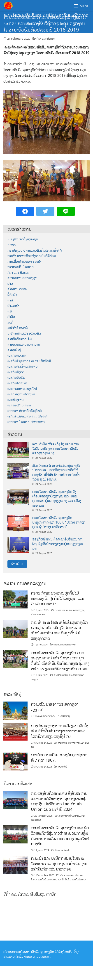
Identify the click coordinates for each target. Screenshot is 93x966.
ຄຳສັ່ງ (10, 300)
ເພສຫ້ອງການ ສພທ (19, 405)
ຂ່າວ (10, 283)
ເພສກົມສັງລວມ (16, 372)
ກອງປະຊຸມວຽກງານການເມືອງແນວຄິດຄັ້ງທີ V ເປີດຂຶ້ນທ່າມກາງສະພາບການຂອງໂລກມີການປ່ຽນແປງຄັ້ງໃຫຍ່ (59, 731)
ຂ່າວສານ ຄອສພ (17, 289)
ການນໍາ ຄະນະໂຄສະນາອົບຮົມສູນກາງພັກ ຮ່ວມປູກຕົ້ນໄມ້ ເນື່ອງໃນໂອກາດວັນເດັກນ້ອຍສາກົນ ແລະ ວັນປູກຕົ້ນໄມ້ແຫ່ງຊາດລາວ (59, 630)
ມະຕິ (10, 322)
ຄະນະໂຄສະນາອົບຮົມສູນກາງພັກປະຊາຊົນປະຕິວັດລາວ (45, 15)
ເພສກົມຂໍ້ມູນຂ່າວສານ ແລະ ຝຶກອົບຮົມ (30, 361)
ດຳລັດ (11, 316)
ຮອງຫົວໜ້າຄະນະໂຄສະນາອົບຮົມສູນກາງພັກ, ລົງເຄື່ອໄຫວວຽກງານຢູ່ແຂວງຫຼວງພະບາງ (57, 544)
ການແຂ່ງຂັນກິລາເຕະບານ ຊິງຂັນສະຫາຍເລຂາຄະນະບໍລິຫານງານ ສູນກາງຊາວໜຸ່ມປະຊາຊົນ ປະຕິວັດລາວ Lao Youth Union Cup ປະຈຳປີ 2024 (59, 801)
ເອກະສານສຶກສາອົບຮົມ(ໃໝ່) (24, 410)
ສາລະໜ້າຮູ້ (14, 350)
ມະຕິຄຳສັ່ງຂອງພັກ (18, 327)
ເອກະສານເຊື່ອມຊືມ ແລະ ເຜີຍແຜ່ (26, 416)
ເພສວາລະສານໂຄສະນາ (21, 394)
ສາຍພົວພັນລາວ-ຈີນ (19, 339)
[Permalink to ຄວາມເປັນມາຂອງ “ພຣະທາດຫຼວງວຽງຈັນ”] (15, 710)
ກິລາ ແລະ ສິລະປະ (46, 38)
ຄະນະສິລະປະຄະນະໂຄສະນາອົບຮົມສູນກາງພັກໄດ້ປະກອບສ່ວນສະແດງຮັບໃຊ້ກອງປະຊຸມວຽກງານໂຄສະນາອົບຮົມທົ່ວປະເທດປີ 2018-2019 (45, 23)
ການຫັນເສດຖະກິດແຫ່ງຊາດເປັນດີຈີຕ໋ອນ (31, 255)
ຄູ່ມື (9, 311)
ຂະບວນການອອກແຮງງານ (22, 278)
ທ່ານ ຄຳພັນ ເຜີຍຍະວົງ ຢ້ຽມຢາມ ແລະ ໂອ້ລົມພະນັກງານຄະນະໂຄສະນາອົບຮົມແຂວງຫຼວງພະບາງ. (55, 449)
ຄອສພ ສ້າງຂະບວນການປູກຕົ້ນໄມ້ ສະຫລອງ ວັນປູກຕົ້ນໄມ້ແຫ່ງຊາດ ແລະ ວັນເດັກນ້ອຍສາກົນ (57, 598)
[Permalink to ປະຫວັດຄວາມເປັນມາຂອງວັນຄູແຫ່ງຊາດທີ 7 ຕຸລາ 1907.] (15, 761)
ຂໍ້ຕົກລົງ (12, 294)
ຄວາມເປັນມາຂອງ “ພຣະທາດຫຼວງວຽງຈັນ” (54, 706)
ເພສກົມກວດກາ (16, 355)
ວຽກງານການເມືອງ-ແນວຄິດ (24, 333)
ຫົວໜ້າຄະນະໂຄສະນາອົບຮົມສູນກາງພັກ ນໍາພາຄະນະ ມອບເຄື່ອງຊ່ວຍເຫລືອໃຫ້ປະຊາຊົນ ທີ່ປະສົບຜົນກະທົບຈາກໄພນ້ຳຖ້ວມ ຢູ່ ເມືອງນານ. (56, 472)
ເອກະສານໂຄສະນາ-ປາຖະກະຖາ (26, 421)
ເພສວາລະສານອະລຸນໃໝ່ (22, 388)
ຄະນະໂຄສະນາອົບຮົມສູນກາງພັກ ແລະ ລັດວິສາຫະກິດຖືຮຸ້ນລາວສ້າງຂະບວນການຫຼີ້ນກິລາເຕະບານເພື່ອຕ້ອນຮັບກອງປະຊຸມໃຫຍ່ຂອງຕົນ (60, 835)
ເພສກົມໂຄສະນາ (17, 383)
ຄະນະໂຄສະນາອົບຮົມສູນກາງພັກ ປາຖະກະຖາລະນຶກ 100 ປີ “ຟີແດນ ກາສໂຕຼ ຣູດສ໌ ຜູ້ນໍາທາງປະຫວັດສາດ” (58, 522)
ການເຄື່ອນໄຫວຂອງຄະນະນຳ (24, 261)
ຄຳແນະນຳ (13, 305)
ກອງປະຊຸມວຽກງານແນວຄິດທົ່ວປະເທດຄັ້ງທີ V (34, 250)
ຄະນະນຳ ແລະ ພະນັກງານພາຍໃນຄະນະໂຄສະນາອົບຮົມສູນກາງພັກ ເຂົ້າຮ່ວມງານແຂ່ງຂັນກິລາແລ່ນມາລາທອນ (59, 863)
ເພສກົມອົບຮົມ (16, 377)
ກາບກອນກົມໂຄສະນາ (20, 266)
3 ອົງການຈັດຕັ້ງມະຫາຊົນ (22, 239)
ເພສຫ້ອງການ (15, 399)
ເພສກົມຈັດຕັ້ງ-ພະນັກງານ (22, 366)
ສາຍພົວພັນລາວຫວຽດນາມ (23, 344)
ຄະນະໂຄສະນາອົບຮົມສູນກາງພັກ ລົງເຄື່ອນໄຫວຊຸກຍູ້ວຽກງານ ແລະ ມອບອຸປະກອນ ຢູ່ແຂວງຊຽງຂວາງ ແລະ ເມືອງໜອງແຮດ (56, 498)
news (11, 244)
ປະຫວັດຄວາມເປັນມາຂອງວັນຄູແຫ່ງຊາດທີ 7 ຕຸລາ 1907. (59, 757)
